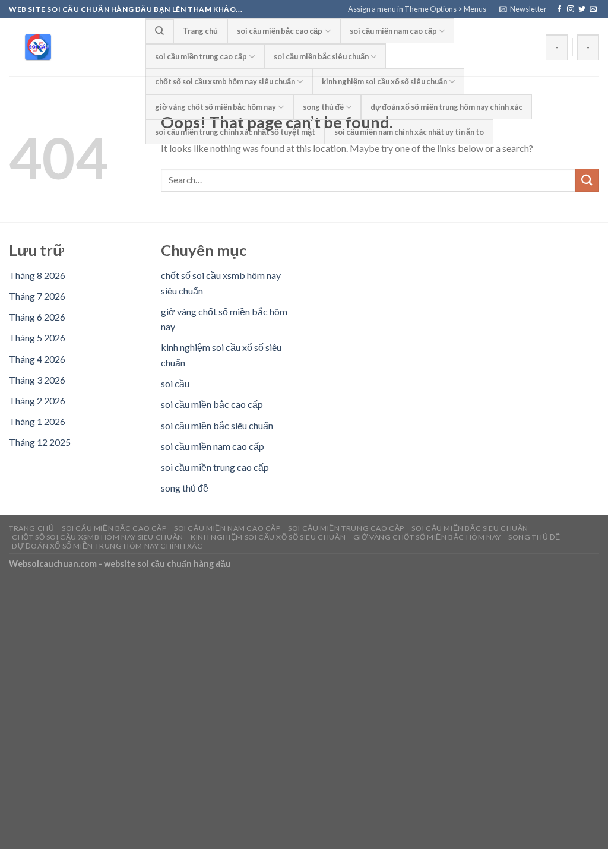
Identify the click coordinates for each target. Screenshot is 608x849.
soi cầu (175, 383)
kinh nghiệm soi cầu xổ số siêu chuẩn (384, 81)
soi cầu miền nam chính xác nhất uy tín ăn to (409, 132)
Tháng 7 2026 (37, 296)
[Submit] (587, 180)
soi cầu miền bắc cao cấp (279, 31)
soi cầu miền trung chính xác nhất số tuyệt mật (235, 132)
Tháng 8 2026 (37, 275)
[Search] (159, 30)
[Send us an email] (593, 9)
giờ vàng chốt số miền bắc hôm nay (215, 107)
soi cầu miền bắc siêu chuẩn (321, 56)
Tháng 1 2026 (37, 421)
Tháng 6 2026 (37, 316)
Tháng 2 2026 (37, 400)
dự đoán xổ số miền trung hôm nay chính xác (446, 107)
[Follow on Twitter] (581, 9)
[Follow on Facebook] (559, 9)
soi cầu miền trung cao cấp (201, 56)
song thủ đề (323, 107)
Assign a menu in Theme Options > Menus (417, 9)
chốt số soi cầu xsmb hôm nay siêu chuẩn (225, 81)
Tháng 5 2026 (37, 337)
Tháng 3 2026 (37, 379)
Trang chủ (200, 31)
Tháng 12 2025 (40, 442)
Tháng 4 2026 (37, 359)
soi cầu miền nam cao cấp (393, 31)
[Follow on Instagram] (570, 9)
